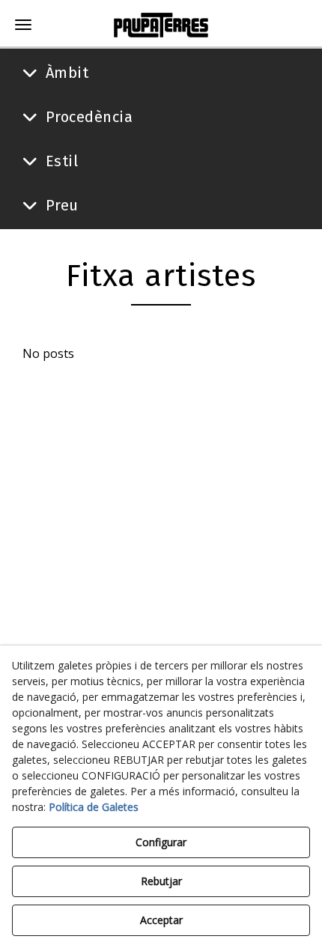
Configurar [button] (161, 842)
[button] (161, 25)
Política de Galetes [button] (94, 807)
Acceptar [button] (161, 920)
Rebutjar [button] (161, 881)
